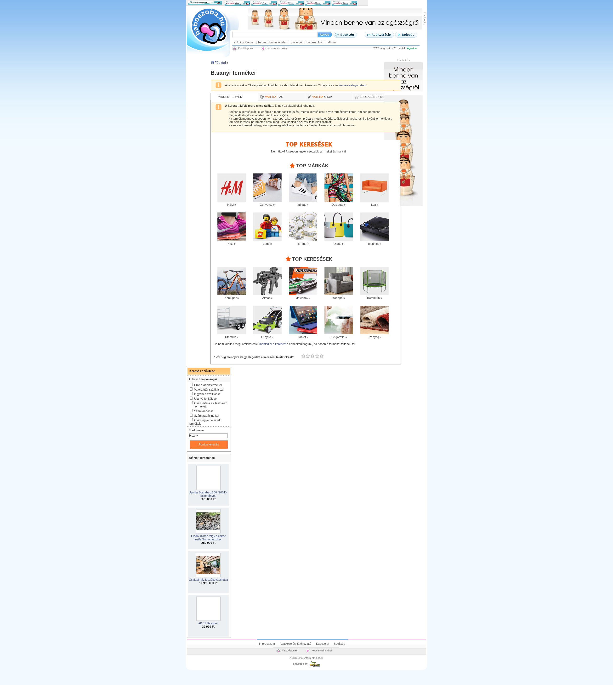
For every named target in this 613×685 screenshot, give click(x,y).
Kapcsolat (322, 643)
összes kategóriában (352, 85)
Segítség (339, 643)
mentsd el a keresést (273, 344)
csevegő (296, 42)
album (332, 42)
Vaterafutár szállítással (208, 389)
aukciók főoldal (244, 42)
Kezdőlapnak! (290, 650)
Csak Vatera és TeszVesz (210, 405)
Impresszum (267, 643)
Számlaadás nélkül (206, 415)
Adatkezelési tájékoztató (295, 643)
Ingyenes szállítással (207, 394)
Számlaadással (204, 411)
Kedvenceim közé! (322, 650)
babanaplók (314, 42)
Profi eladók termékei (208, 385)
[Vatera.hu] (306, 666)
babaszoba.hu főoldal (272, 42)
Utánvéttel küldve (205, 398)
